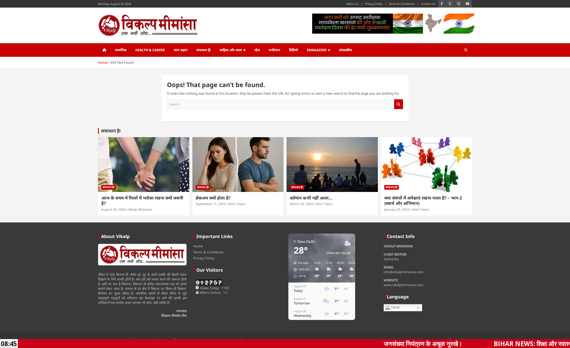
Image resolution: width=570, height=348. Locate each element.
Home (198, 246)
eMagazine (316, 50)
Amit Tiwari (236, 204)
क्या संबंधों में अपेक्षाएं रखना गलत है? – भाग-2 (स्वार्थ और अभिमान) (423, 200)
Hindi (395, 307)
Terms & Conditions (402, 4)
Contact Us (428, 4)
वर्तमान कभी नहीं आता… (311, 198)
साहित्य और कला (231, 50)
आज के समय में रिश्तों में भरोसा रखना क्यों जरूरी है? (142, 200)
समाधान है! (203, 50)
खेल (257, 50)
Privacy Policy (374, 4)
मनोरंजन (274, 50)
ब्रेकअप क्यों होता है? (213, 198)
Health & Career (150, 50)
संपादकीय (345, 50)
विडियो (293, 50)
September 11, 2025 (211, 204)
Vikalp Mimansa (140, 209)
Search (398, 104)
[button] (299, 269)
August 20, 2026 (113, 209)
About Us (352, 4)
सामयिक (120, 50)
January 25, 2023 (396, 209)
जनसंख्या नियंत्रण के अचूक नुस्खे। (385, 343)
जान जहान (180, 50)
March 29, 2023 (301, 204)
